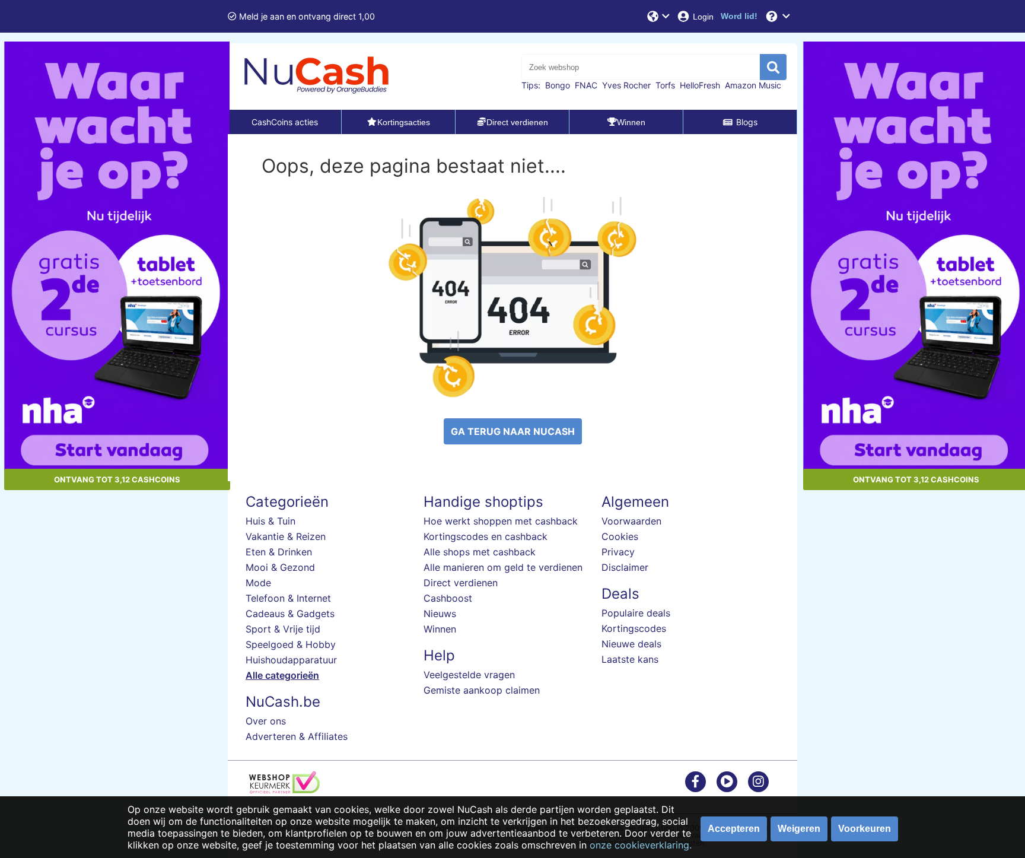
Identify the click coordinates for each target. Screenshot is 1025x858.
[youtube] (727, 781)
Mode (258, 583)
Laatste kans (629, 659)
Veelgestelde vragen (469, 675)
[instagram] (758, 781)
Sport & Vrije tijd (283, 629)
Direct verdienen (461, 583)
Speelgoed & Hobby (291, 644)
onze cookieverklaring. (641, 845)
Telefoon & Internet (288, 598)
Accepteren (734, 829)
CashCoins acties (285, 122)
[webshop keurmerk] (284, 790)
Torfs (665, 85)
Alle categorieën (282, 675)
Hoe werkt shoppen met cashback (501, 521)
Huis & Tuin (270, 521)
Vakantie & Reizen (286, 536)
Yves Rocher (626, 85)
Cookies (619, 536)
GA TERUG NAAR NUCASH (513, 431)
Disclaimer (624, 567)
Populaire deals (635, 613)
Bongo (557, 85)
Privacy (618, 552)
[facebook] (695, 781)
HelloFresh (700, 85)
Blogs (746, 122)
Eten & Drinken (279, 552)
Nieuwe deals (631, 644)
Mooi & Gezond (280, 567)
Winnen (440, 629)
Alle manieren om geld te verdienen (503, 567)
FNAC (586, 85)
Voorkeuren (864, 829)
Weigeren (799, 829)
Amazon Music (753, 85)
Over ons (266, 721)
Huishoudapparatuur (291, 660)
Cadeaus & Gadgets (290, 613)
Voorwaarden (631, 521)
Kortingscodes (633, 628)
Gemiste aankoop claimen (482, 690)
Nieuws (440, 613)
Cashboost (448, 598)
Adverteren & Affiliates (297, 736)
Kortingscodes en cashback (485, 536)
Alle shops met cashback (480, 552)
